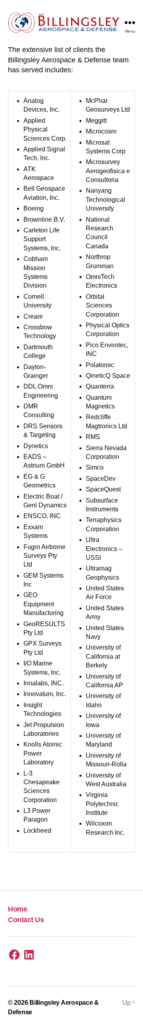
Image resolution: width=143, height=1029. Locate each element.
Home (17, 909)
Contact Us (26, 920)
